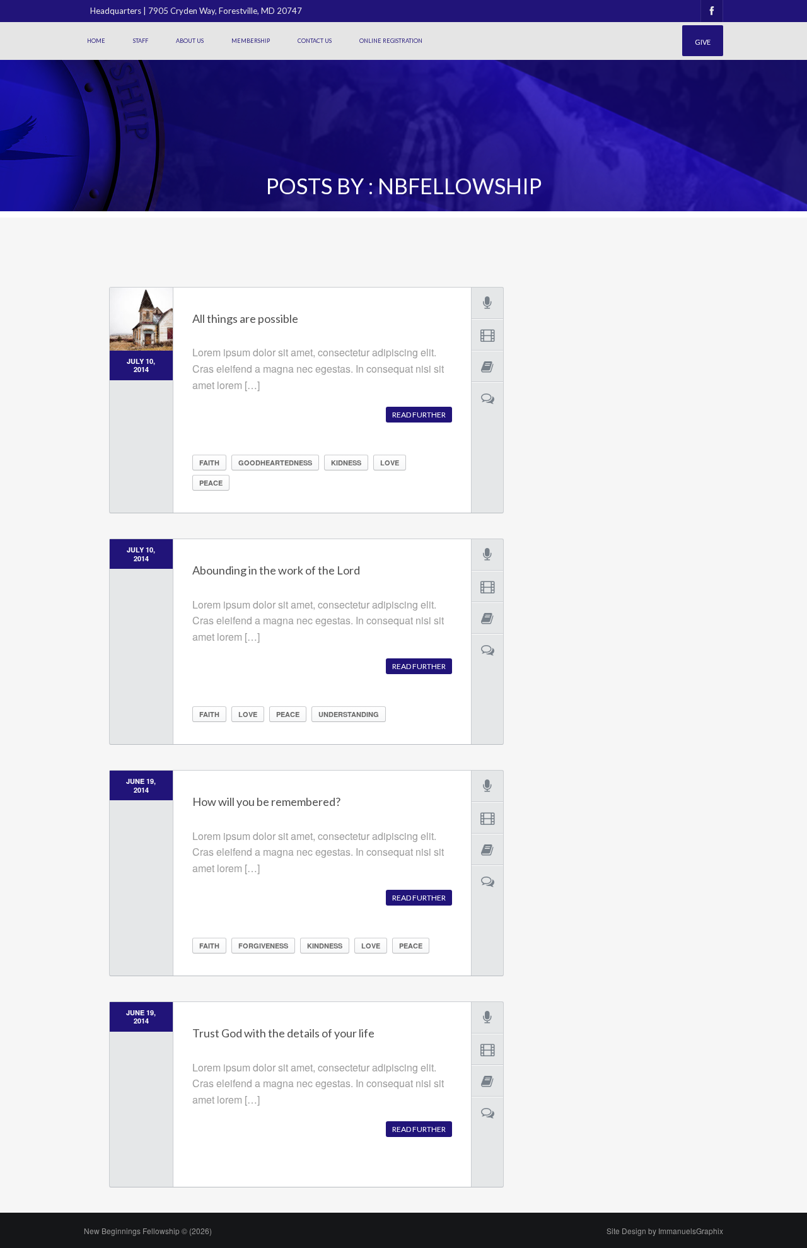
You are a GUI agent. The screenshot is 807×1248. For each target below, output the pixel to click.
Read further (419, 414)
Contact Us (315, 40)
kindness (324, 945)
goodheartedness (275, 462)
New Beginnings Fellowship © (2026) (148, 1230)
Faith (209, 462)
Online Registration (390, 40)
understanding (348, 714)
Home (96, 40)
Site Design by (665, 1230)
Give (703, 42)
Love (389, 462)
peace (211, 482)
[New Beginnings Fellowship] (142, 61)
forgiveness (263, 945)
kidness (346, 462)
